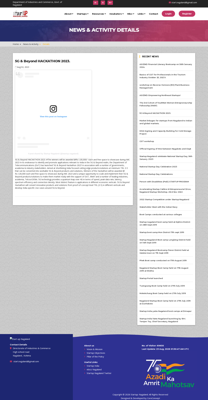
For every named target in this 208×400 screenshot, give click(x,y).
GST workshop (147, 141)
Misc (130, 13)
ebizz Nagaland (94, 369)
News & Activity (30, 44)
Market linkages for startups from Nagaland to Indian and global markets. (166, 122)
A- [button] (96, 2)
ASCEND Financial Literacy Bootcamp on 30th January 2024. (166, 65)
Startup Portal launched (151, 278)
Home (16, 44)
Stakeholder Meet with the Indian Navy (158, 207)
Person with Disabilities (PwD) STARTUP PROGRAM (164, 181)
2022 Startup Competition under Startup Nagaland (164, 199)
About (68, 13)
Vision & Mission (94, 349)
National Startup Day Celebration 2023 (158, 166)
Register (187, 13)
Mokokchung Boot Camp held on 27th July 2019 (163, 293)
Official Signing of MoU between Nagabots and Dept (165, 149)
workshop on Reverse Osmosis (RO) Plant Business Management (164, 86)
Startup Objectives (96, 352)
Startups (82, 13)
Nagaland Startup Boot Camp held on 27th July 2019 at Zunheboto (165, 302)
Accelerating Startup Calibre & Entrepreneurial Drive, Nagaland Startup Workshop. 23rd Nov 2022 (165, 190)
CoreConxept (153, 398)
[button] (103, 3)
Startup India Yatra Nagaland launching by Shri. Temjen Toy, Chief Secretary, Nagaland (163, 320)
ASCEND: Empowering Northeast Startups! (160, 95)
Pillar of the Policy (95, 356)
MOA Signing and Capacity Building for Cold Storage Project (165, 132)
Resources (98, 13)
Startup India (93, 365)
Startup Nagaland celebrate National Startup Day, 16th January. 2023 (166, 157)
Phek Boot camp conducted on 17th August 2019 (163, 260)
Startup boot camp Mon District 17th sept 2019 (162, 232)
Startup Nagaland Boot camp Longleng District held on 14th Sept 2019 (165, 241)
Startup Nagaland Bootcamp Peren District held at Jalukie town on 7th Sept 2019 (164, 251)
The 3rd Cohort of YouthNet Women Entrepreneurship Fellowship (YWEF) (166, 104)
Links (141, 13)
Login (168, 13)
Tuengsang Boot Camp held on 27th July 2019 (162, 286)
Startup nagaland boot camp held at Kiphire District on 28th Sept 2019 (165, 223)
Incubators (116, 13)
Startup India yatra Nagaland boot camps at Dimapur (166, 311)
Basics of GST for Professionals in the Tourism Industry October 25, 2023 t (163, 76)
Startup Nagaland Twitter (99, 373)
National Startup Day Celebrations (156, 174)
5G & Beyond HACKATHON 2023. (42, 61)
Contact (153, 13)
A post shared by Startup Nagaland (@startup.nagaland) (53, 153)
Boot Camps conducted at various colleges (161, 214)
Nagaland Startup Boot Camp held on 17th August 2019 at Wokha (164, 269)
